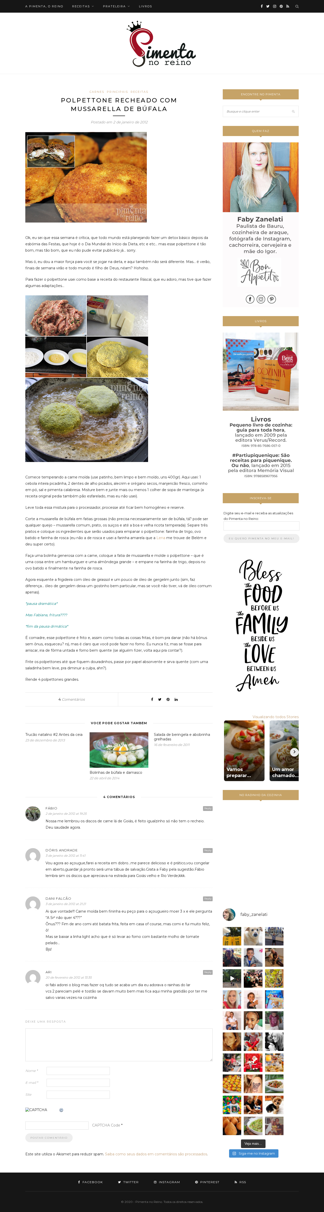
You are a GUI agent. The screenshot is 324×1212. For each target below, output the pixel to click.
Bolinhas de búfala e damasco (116, 772)
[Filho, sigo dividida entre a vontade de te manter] (253, 1041)
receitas (81, 6)
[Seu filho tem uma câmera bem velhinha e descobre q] (274, 1126)
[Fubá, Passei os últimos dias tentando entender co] (253, 936)
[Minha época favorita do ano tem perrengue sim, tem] (274, 1062)
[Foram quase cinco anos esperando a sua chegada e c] (253, 999)
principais (117, 92)
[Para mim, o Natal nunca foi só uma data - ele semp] (253, 1062)
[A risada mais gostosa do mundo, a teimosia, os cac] (274, 1041)
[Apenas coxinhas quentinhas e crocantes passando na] (232, 1126)
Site (28, 1094)
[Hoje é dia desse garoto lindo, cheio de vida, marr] (274, 936)
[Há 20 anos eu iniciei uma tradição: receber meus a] (253, 978)
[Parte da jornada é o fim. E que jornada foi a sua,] (274, 1105)
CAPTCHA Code (106, 1125)
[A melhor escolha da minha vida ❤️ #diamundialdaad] (274, 1020)
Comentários (71, 699)
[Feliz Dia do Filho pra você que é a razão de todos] (253, 1020)
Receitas (139, 92)
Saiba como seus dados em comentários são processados (156, 1154)
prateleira (114, 6)
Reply (207, 808)
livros (145, 6)
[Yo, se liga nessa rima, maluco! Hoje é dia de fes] (253, 957)
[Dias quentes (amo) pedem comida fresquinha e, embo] (253, 1126)
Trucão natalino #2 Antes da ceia (54, 734)
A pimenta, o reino (44, 6)
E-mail (31, 1083)
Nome (31, 1071)
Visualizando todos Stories (276, 717)
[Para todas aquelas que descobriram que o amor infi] (274, 957)
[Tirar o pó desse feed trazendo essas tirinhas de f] (274, 1083)
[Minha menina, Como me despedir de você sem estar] (232, 1062)
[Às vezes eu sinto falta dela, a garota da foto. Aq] (232, 1041)
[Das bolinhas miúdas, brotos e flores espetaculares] (274, 978)
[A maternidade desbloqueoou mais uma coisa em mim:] (232, 936)
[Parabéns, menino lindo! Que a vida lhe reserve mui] (232, 1105)
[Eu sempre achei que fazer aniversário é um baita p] (232, 999)
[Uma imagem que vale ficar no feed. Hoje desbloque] (232, 978)
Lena (160, 538)
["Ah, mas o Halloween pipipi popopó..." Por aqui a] (232, 1083)
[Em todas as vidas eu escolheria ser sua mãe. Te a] (232, 1020)
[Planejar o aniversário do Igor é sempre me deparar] (274, 999)
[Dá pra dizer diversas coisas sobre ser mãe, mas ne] (253, 1105)
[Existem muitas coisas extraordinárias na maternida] (232, 957)
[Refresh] (61, 1110)
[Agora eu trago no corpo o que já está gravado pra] (253, 1083)
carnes (97, 92)
